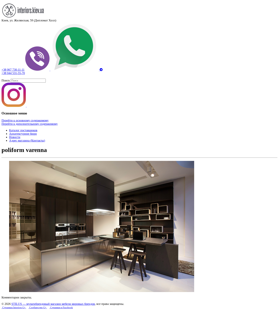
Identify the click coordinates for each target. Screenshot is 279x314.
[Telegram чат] (101, 69)
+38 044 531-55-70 (13, 73)
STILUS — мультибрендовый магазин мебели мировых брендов (53, 303)
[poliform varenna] (101, 291)
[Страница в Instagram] (14, 105)
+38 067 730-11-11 (13, 69)
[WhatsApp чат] (75, 69)
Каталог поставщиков (23, 130)
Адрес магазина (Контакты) (27, 140)
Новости (14, 137)
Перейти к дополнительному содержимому (30, 123)
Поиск (6, 80)
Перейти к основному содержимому (25, 120)
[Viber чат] (37, 69)
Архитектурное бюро (23, 133)
